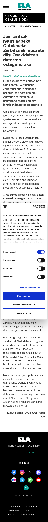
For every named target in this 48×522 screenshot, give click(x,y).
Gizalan (7, 76)
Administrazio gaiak (30, 26)
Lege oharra (31, 506)
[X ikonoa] (30, 472)
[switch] (41, 260)
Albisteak (10, 26)
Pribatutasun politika (19, 510)
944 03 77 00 (26, 452)
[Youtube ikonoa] (38, 479)
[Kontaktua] (26, 487)
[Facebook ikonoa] (14, 472)
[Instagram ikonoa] (22, 472)
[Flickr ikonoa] (14, 479)
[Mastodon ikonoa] (38, 472)
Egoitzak (24, 463)
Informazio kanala (29, 514)
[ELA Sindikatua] (27, 6)
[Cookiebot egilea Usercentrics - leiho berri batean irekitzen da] (34, 206)
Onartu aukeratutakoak (24, 305)
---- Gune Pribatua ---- (24, 496)
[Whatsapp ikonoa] (30, 479)
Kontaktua (15, 506)
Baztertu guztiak (24, 313)
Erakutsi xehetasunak (30, 287)
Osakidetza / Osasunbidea (27, 76)
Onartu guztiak (24, 296)
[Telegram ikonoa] (22, 479)
